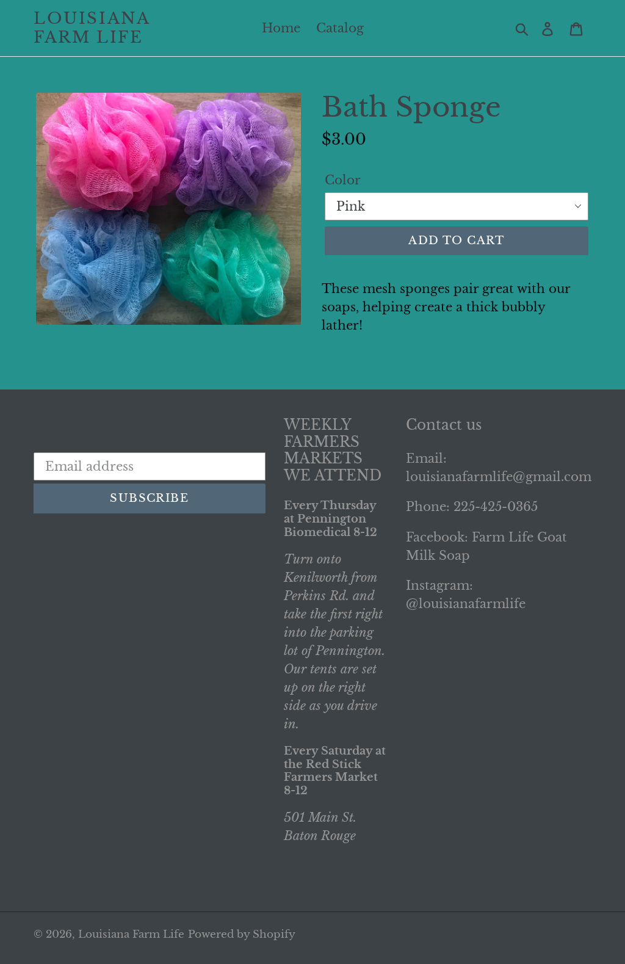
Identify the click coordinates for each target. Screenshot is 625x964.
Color (343, 180)
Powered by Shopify (241, 934)
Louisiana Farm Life (92, 28)
